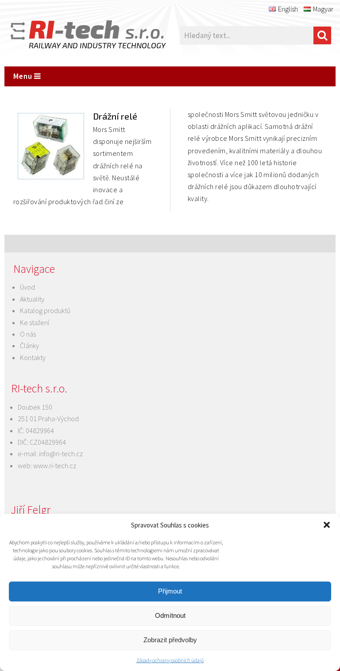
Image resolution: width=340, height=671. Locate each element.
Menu (23, 76)
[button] (326, 524)
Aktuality (32, 299)
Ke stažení (34, 322)
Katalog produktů (45, 310)
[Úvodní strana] (75, 35)
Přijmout (170, 591)
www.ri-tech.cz (54, 465)
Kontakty (33, 357)
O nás (28, 334)
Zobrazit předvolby (170, 640)
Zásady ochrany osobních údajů (170, 660)
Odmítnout (170, 615)
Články (29, 345)
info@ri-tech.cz (61, 453)
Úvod (27, 287)
